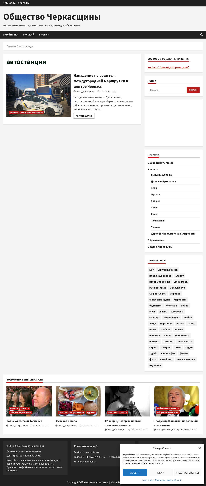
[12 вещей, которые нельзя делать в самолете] (127, 401)
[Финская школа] (78, 401)
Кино (154, 187)
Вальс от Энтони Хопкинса (24, 421)
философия (168, 353)
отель (153, 329)
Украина (175, 293)
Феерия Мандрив (159, 299)
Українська (10, 34)
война (184, 305)
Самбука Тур (177, 287)
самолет (169, 341)
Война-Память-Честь (160, 162)
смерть (166, 347)
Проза (154, 207)
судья (189, 347)
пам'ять (165, 329)
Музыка (155, 194)
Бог (151, 269)
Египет (179, 275)
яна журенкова (186, 359)
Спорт (155, 213)
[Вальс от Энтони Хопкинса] (29, 401)
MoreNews (117, 482)
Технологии (158, 220)
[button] (199, 448)
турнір (153, 353)
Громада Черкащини (85, 91)
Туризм (155, 227)
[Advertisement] (174, 123)
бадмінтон (155, 305)
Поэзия (155, 200)
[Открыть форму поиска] (201, 34)
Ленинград (181, 281)
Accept (135, 472)
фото (152, 359)
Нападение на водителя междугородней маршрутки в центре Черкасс (38, 95)
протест (154, 341)
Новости (14, 112)
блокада (171, 305)
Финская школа (66, 421)
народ (191, 323)
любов (188, 317)
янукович (155, 365)
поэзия (178, 329)
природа (154, 335)
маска (180, 323)
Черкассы (180, 299)
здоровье (177, 311)
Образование (156, 240)
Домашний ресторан (163, 181)
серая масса (185, 341)
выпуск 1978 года (161, 174)
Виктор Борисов (168, 269)
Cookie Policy (148, 480)
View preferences (187, 472)
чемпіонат (166, 359)
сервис (153, 347)
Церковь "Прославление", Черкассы (173, 233)
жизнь (163, 311)
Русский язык (157, 287)
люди (152, 323)
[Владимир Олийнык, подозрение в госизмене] (177, 401)
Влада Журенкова (160, 275)
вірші (152, 311)
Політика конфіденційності (168, 480)
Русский (28, 34)
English (44, 34)
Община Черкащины (32, 112)
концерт (154, 317)
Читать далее (85, 116)
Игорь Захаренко (159, 281)
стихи (177, 347)
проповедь (182, 335)
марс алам (166, 323)
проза (167, 335)
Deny (160, 472)
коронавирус (172, 317)
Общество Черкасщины (52, 16)
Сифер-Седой (157, 293)
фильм (184, 353)
